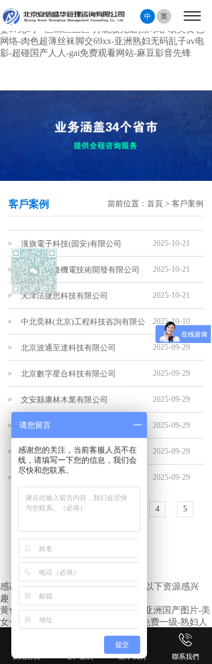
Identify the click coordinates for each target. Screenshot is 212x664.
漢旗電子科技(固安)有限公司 (71, 244)
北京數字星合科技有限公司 (68, 374)
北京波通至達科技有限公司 (68, 348)
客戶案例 (188, 203)
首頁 (155, 203)
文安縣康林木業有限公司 (64, 400)
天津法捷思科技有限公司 (64, 296)
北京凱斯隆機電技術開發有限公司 (80, 270)
